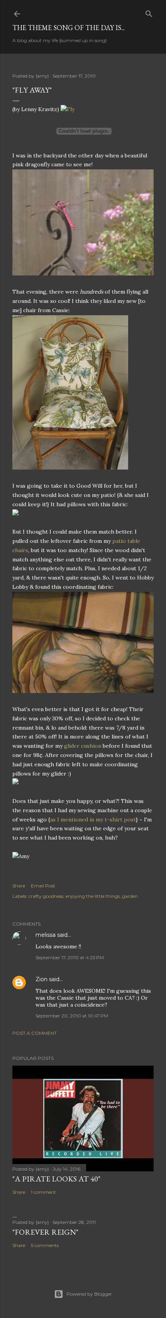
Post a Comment (34, 1033)
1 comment (43, 1192)
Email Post (43, 886)
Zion (41, 979)
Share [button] (18, 886)
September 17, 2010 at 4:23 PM (70, 957)
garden (130, 896)
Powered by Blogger (89, 1294)
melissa (46, 934)
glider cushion (82, 745)
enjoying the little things (93, 896)
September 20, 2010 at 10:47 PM (72, 1016)
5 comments (45, 1245)
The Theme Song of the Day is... (68, 27)
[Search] (149, 12)
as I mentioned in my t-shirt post (93, 819)
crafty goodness (46, 896)
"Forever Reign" (45, 1232)
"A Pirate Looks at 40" (56, 1179)
